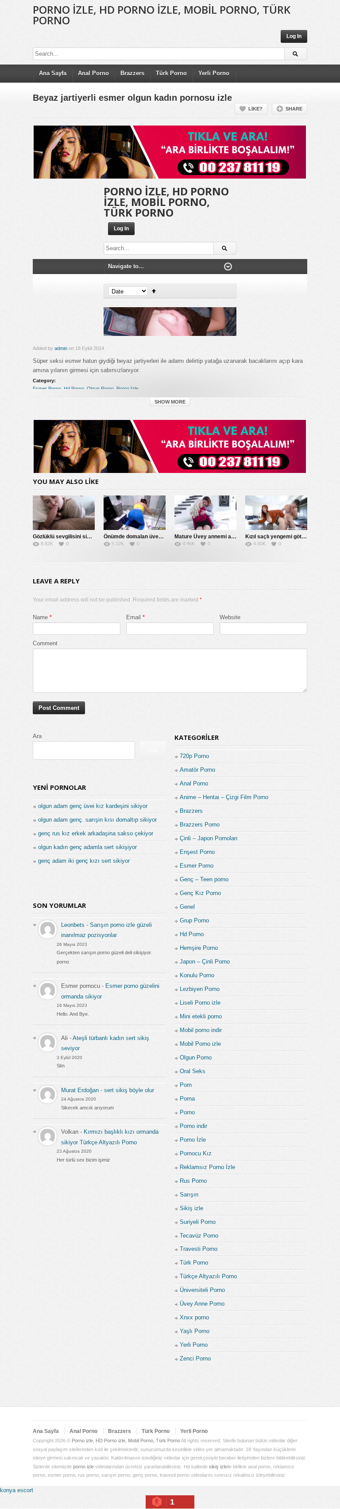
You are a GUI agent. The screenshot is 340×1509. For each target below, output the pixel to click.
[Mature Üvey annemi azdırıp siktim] (205, 512)
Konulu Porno (197, 975)
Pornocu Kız (196, 1153)
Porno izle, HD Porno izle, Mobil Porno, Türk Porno (161, 14)
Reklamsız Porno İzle (207, 1167)
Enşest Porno (197, 852)
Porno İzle (127, 388)
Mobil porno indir (201, 1030)
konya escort (16, 1490)
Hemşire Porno (199, 948)
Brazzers (132, 73)
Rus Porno (193, 1180)
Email (133, 617)
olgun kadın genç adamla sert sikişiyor (87, 847)
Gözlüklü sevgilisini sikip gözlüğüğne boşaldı (88, 536)
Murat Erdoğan (80, 1090)
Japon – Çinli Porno (205, 961)
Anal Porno (93, 73)
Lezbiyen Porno (200, 989)
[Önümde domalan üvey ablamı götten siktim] (134, 512)
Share (294, 108)
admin (60, 348)
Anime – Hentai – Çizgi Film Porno (224, 797)
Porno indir (193, 1126)
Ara (37, 736)
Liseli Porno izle (200, 1002)
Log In (293, 36)
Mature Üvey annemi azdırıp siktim (218, 536)
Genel (187, 906)
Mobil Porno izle (200, 1043)
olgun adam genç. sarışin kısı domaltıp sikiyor (97, 819)
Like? (255, 108)
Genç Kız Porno (200, 893)
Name (40, 617)
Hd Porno (74, 388)
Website (230, 617)
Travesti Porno (198, 1249)
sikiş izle (218, 1466)
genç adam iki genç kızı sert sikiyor (84, 860)
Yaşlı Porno (194, 1331)
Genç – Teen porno (204, 879)
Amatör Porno (197, 769)
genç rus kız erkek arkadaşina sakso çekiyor (95, 833)
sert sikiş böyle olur (129, 1090)
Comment (45, 643)
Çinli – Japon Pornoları (209, 838)
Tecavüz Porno (199, 1235)
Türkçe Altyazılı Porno (208, 1276)
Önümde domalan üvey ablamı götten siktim (159, 536)
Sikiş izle (191, 1208)
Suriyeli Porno (198, 1222)
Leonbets (73, 925)
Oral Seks (192, 1071)
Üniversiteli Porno (202, 1290)
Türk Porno (171, 73)
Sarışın (189, 1194)
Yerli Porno (213, 73)
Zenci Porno (195, 1358)
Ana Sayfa (52, 73)
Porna (187, 1098)
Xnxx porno (194, 1317)
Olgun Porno (100, 388)
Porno (187, 1112)
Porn (186, 1085)
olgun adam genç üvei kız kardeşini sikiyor (92, 806)
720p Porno (194, 756)
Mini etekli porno (201, 1016)
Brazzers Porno (200, 824)
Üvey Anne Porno (202, 1303)
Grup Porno (194, 920)
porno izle (83, 1466)
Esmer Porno (47, 388)
